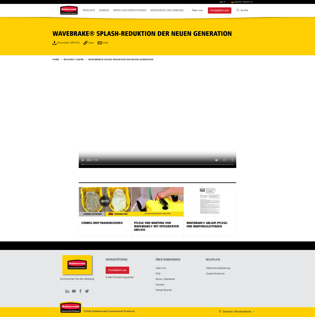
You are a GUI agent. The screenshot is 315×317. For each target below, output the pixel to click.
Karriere (160, 284)
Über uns (197, 10)
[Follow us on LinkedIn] (67, 291)
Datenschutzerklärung (218, 268)
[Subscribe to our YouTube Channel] (74, 291)
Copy (90, 43)
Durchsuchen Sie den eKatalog (77, 279)
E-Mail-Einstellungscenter (120, 277)
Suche (244, 10)
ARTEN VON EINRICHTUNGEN (129, 10)
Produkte (89, 10)
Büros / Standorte (165, 279)
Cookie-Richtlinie (215, 274)
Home (55, 59)
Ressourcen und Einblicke (167, 10)
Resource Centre (74, 59)
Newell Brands (164, 290)
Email (105, 43)
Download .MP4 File (68, 43)
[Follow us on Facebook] (80, 291)
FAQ (158, 274)
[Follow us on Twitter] (87, 291)
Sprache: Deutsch (243, 2)
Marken (104, 10)
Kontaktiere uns (219, 10)
